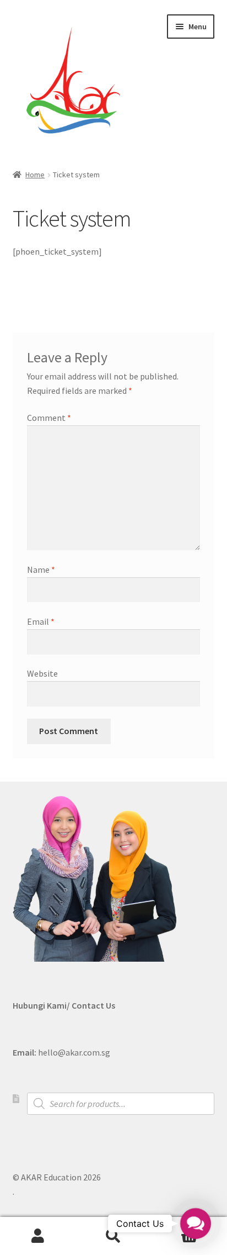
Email (41, 621)
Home (35, 175)
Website (42, 673)
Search (113, 1236)
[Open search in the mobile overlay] (121, 1104)
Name (41, 569)
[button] (195, 1223)
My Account (37, 1236)
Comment (49, 417)
